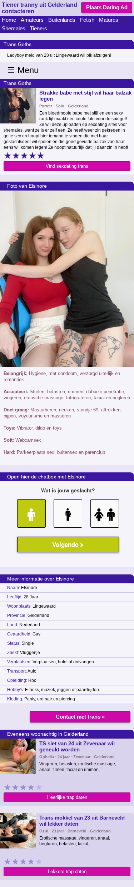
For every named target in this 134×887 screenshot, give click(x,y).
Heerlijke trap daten (67, 797)
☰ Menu (23, 70)
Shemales (13, 28)
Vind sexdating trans (67, 166)
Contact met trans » (80, 717)
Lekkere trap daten (67, 871)
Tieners (38, 28)
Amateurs (32, 20)
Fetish (87, 20)
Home (9, 20)
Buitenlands (61, 20)
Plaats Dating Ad (107, 7)
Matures (108, 20)
